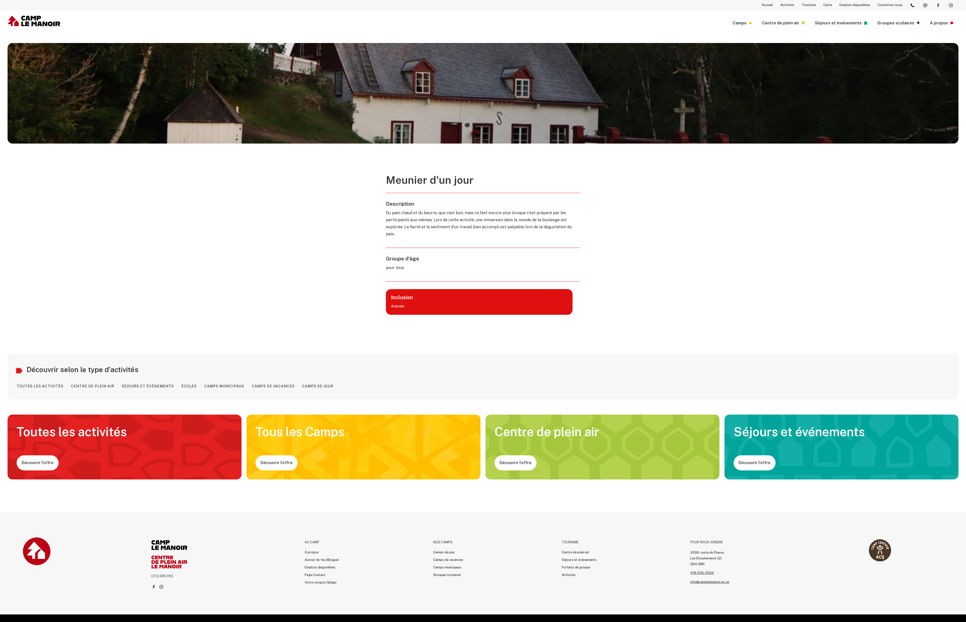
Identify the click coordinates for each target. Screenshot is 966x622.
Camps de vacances (448, 560)
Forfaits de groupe (576, 567)
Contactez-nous (890, 5)
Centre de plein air (575, 552)
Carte (827, 5)
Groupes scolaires (447, 575)
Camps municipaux (447, 567)
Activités (787, 5)
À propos (312, 552)
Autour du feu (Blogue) (322, 560)
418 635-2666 (702, 573)
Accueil (767, 5)
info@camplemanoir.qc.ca (709, 582)
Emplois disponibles (854, 5)
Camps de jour (444, 552)
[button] (742, 22)
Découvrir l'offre (38, 462)
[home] (34, 21)
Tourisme (809, 5)
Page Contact (315, 575)
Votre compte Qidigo (321, 582)
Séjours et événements (579, 560)
